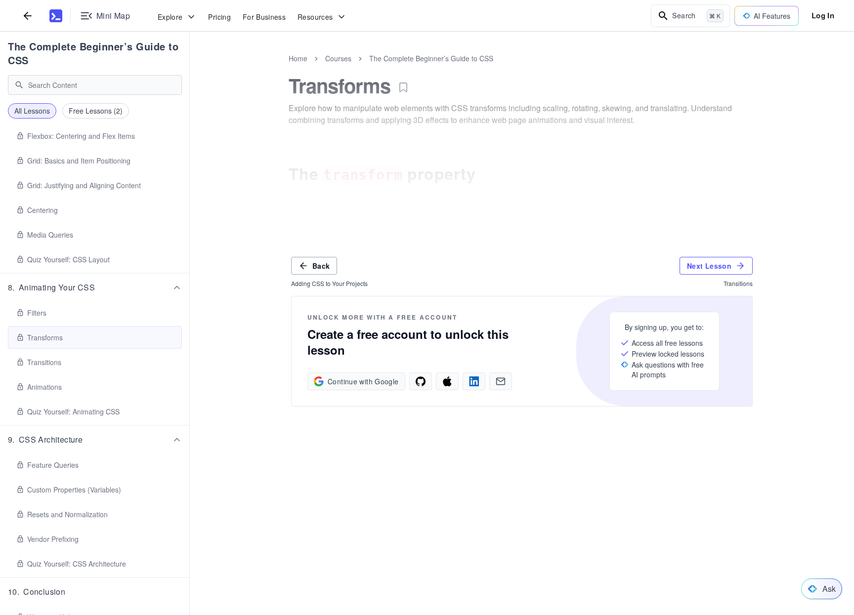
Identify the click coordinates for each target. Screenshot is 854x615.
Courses (338, 58)
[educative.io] (55, 15)
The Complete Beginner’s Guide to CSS (93, 53)
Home (298, 58)
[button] (95, 287)
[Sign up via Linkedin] (474, 381)
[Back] (28, 15)
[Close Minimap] (190, 69)
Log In (822, 15)
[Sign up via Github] (420, 381)
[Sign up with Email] (500, 381)
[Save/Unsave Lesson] (403, 87)
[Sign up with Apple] (447, 381)
